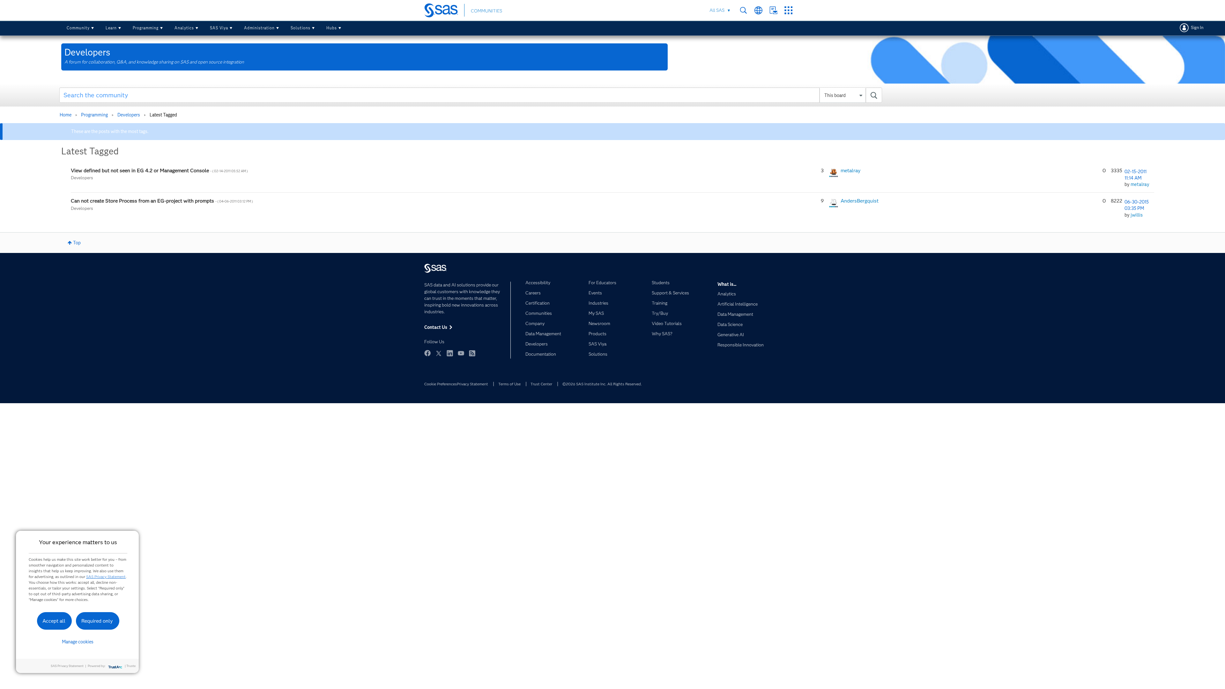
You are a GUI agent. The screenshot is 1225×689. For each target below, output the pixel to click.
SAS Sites (788, 10)
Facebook (427, 353)
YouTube (461, 353)
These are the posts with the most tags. (109, 131)
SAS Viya (219, 28)
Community (78, 28)
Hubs (331, 28)
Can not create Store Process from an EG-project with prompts (162, 201)
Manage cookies (77, 642)
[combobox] (470, 95)
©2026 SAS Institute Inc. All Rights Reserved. (602, 384)
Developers (128, 115)
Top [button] (77, 243)
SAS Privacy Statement (106, 576)
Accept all (53, 621)
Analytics (184, 28)
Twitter (438, 353)
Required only (97, 621)
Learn (111, 28)
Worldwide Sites (758, 10)
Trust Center (541, 384)
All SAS (716, 10)
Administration (259, 28)
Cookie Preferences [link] (440, 384)
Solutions (300, 28)
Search (743, 10)
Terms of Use (509, 384)
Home (65, 115)
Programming (146, 28)
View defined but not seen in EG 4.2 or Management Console (159, 170)
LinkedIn (450, 353)
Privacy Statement (472, 384)
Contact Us (773, 10)
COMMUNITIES (486, 11)
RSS (472, 353)
